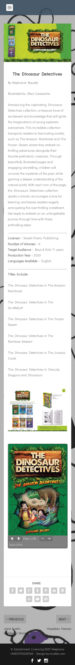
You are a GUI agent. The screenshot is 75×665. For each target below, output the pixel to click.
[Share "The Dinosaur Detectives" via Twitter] (21, 590)
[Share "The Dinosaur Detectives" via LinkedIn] (54, 590)
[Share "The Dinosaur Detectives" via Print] (46, 599)
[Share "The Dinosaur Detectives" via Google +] (29, 590)
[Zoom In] (49, 538)
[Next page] (19, 538)
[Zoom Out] (43, 538)
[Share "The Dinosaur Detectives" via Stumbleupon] (29, 599)
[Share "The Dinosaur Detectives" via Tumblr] (37, 590)
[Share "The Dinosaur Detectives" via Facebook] (12, 590)
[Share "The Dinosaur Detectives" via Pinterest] (46, 590)
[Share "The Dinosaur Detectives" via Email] (37, 599)
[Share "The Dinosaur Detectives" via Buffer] (62, 590)
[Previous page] (12, 538)
